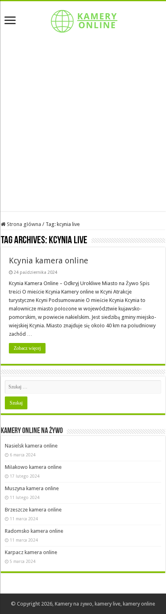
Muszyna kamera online (32, 488)
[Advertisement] (83, 128)
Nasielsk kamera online (31, 446)
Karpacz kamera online (31, 552)
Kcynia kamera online (48, 260)
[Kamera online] (83, 19)
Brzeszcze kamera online (33, 510)
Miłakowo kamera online (33, 467)
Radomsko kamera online (34, 531)
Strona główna (23, 224)
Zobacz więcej (27, 348)
